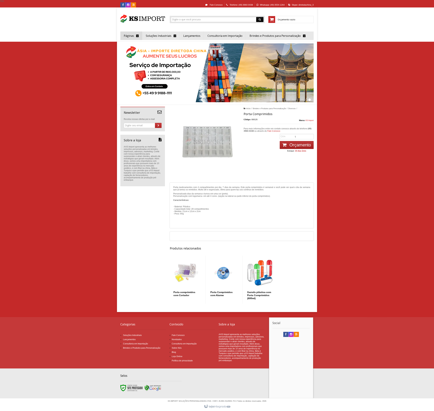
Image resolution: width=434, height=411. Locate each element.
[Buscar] (259, 19)
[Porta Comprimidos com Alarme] (223, 279)
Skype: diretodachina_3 (303, 5)
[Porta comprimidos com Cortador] (186, 279)
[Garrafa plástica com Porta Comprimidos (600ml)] (260, 280)
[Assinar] (158, 125)
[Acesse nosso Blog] (133, 5)
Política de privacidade (182, 360)
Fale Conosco (216, 5)
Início (248, 108)
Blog (174, 352)
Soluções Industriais (132, 335)
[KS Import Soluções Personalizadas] (142, 18)
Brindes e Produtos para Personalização (269, 108)
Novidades (177, 339)
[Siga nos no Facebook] (122, 5)
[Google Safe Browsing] (152, 388)
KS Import (309, 120)
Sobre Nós (177, 348)
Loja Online (177, 356)
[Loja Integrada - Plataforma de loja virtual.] (217, 406)
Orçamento (299, 144)
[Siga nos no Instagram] (128, 5)
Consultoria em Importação (135, 344)
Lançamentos (129, 339)
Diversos (292, 108)
